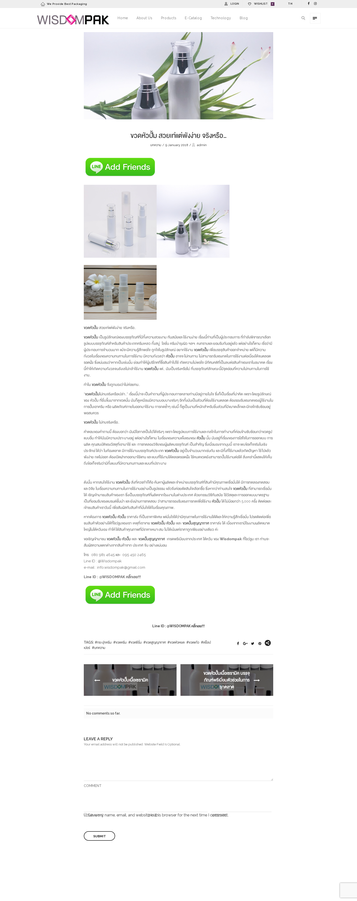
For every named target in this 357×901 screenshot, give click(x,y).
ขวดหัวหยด (177, 642)
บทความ (155, 145)
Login (234, 3)
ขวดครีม (121, 642)
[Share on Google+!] (245, 643)
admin (202, 145)
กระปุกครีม (104, 642)
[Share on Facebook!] (238, 643)
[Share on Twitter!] (252, 643)
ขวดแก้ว (194, 642)
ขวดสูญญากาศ (156, 642)
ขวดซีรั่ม (136, 642)
